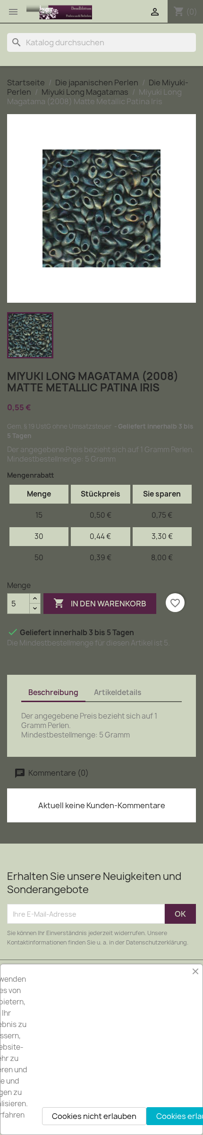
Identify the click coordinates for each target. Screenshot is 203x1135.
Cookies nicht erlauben (94, 1116)
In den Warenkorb (99, 603)
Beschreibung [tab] (53, 692)
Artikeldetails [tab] (117, 692)
